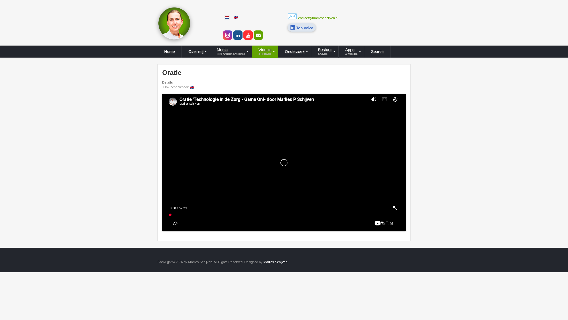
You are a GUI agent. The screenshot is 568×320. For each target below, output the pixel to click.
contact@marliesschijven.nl (318, 18)
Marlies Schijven (275, 262)
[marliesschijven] (174, 23)
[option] (227, 17)
